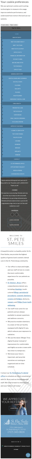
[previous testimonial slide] (12, 214)
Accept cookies (5, 25)
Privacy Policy (26, 446)
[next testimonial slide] (16, 214)
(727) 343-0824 (16, 431)
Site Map (16, 449)
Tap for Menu (16, 28)
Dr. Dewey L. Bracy (14, 283)
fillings (16, 292)
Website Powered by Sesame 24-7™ (12, 446)
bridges (19, 299)
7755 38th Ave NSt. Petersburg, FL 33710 (16, 428)
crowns (10, 299)
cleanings (18, 289)
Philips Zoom (22, 302)
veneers (11, 302)
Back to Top (15, 441)
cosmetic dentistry (24, 296)
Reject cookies (13, 25)
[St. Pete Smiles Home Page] (16, 422)
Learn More (15, 408)
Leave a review (14, 220)
